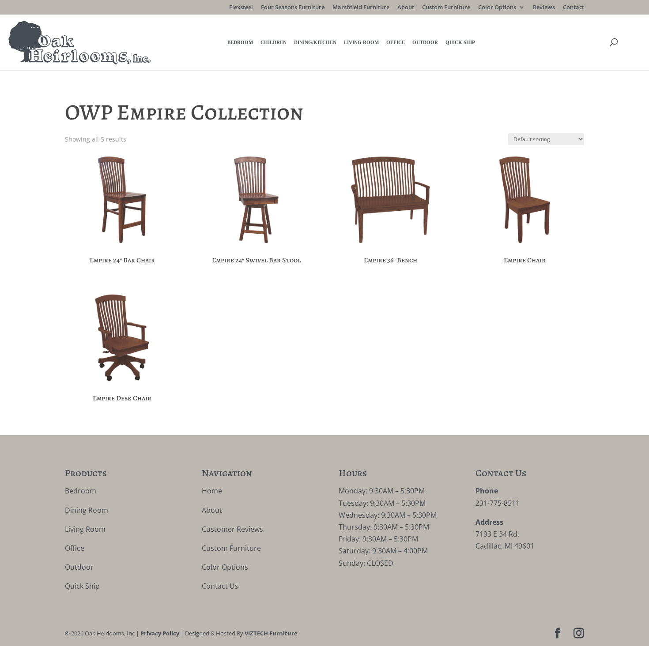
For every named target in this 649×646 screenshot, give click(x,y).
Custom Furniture (446, 7)
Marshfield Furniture (360, 7)
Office (395, 42)
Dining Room (86, 510)
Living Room (361, 42)
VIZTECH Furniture (271, 633)
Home (212, 491)
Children (273, 42)
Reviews (544, 7)
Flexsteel (241, 7)
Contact (573, 7)
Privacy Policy (159, 633)
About (405, 7)
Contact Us (220, 586)
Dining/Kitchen (315, 42)
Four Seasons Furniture (292, 7)
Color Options (497, 7)
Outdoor (425, 42)
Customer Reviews (232, 529)
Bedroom (240, 42)
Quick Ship (460, 42)
